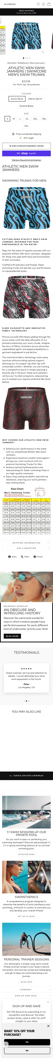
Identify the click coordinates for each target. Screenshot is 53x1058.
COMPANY (26, 989)
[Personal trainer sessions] (26, 939)
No (27, 1050)
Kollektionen (23, 63)
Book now (26, 982)
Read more (12, 636)
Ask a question (26, 548)
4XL (26, 125)
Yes (27, 1042)
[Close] (48, 1026)
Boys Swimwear (37, 63)
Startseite (11, 63)
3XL (44, 118)
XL (27, 118)
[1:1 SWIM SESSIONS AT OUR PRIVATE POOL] (26, 812)
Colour (26, 93)
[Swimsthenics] (26, 877)
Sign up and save (26, 996)
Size (26, 113)
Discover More (26, 854)
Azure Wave (17, 98)
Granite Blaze (27, 105)
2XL (35, 118)
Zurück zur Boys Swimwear (28, 776)
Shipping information (27, 543)
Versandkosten (33, 84)
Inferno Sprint (35, 98)
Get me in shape (26, 916)
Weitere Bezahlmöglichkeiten (26, 160)
